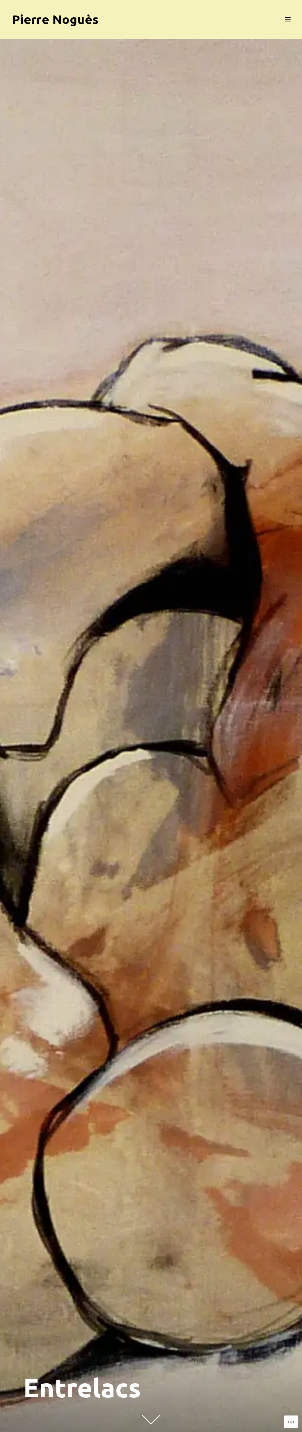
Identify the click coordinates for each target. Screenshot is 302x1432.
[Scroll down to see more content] (151, 1419)
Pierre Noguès (55, 19)
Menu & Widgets (287, 27)
